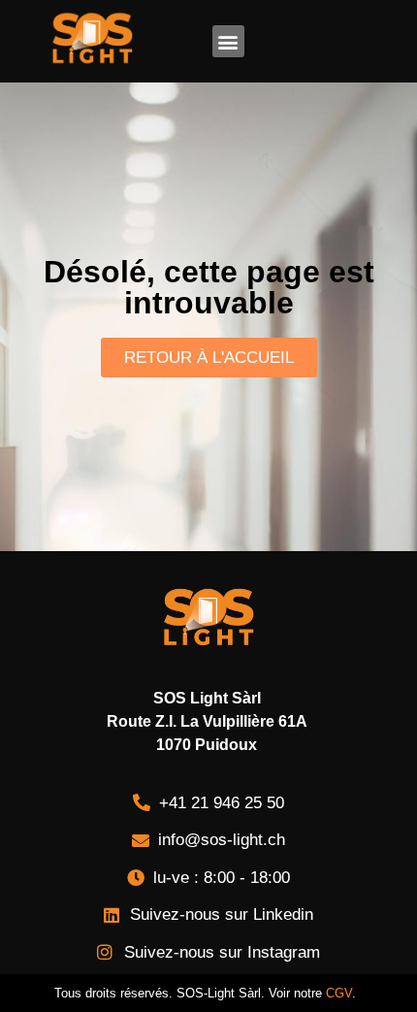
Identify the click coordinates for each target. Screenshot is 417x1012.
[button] (228, 41)
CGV (339, 993)
